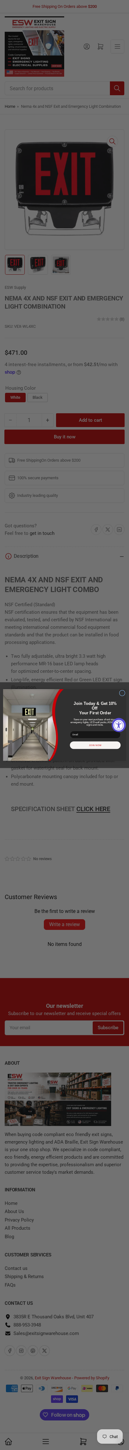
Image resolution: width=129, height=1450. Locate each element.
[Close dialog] (122, 693)
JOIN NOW (95, 745)
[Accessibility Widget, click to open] (119, 725)
